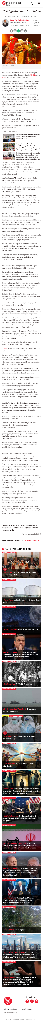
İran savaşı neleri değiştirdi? (20, 710)
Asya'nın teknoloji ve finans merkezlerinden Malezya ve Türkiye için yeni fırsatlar (19, 955)
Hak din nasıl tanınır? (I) (20, 630)
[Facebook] (27, 1001)
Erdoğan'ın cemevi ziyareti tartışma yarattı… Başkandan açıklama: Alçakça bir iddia (28, 136)
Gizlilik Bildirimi (27, 1009)
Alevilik (33, 75)
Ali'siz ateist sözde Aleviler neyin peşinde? (19, 574)
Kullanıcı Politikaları (10, 1012)
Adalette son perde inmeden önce (21, 601)
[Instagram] (36, 1001)
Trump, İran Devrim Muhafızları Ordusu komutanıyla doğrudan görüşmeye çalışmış (18, 900)
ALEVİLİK (36, 540)
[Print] (25, 30)
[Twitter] (32, 1001)
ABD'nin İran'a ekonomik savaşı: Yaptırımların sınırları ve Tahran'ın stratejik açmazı (19, 846)
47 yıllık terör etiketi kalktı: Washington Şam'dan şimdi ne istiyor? (19, 818)
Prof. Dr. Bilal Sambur (19, 20)
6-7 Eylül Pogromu (17, 684)
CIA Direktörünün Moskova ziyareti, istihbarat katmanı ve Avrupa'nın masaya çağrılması (20, 654)
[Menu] (39, 3)
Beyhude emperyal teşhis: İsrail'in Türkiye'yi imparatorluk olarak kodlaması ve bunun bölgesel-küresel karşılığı (20, 872)
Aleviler (4, 77)
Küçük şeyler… (15, 930)
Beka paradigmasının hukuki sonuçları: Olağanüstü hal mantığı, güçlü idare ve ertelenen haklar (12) (21, 791)
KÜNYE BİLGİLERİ (10, 1009)
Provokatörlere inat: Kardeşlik (18, 765)
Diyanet (4, 349)
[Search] (31, 3)
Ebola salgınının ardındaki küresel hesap (19, 738)
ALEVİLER (28, 540)
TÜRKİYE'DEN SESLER (9, 552)
